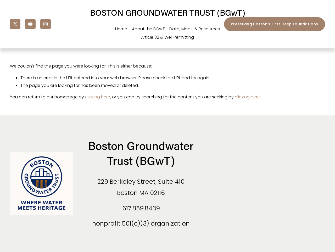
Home (121, 29)
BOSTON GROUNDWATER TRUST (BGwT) (167, 12)
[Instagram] (45, 24)
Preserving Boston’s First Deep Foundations (274, 24)
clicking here (97, 97)
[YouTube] (30, 24)
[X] (15, 24)
